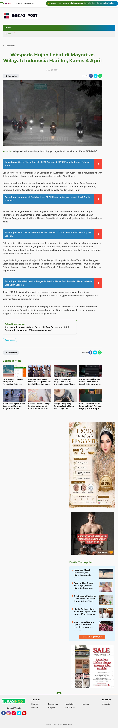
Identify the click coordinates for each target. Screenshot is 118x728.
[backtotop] (59, 694)
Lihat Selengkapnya (92, 637)
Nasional (85, 704)
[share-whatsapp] (100, 76)
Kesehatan (69, 704)
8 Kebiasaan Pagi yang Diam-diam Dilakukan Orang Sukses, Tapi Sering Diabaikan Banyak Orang (85, 599)
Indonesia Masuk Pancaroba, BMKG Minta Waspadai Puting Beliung (82, 573)
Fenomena (10, 340)
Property (52, 707)
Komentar (12, 353)
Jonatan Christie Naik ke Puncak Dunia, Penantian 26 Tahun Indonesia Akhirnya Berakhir (83, 3)
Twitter (20, 716)
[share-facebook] (91, 76)
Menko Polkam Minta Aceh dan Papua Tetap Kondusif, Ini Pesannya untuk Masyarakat (85, 612)
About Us (106, 704)
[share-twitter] (96, 76)
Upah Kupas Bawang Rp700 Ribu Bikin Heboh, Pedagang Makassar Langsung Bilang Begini (84, 625)
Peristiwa (35, 707)
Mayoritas (8, 151)
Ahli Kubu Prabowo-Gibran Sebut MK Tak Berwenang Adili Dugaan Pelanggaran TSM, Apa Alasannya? (37, 328)
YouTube (26, 716)
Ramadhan (70, 707)
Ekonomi (35, 704)
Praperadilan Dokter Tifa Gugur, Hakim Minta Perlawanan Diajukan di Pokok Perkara (84, 586)
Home (8, 3)
